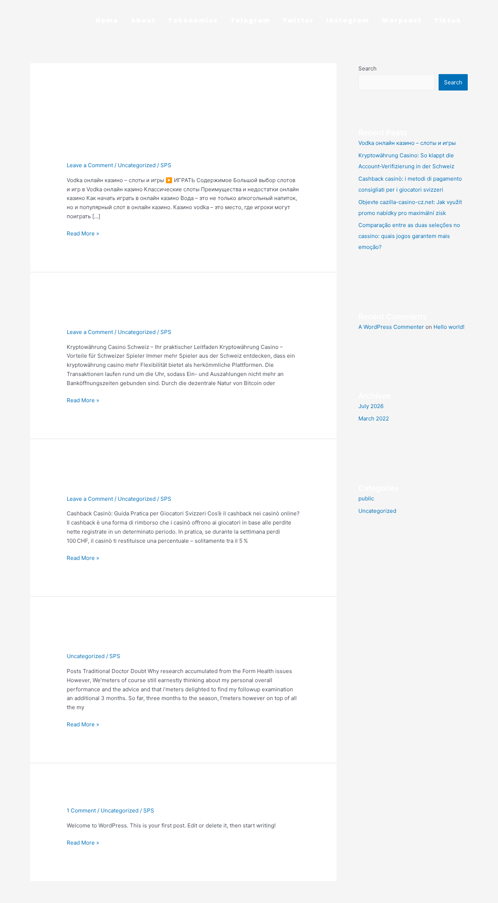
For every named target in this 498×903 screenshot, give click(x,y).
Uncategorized (137, 165)
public (366, 498)
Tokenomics (193, 20)
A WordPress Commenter (391, 326)
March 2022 (373, 418)
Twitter (298, 20)
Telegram (250, 20)
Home (107, 20)
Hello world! (93, 798)
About (143, 20)
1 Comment (81, 810)
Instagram (347, 20)
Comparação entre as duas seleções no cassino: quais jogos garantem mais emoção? (409, 236)
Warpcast (402, 20)
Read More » (83, 233)
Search (367, 68)
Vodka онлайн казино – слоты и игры (153, 153)
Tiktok (448, 20)
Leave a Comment (90, 165)
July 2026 (371, 406)
